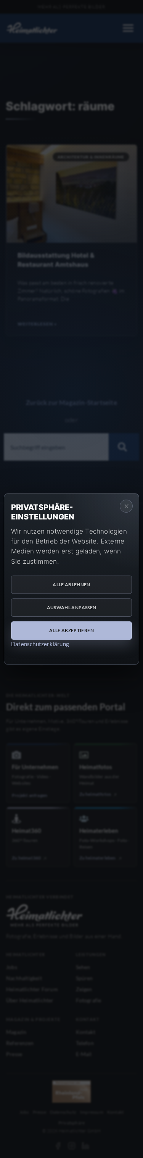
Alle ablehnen (71, 584)
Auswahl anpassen (71, 607)
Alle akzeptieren (71, 630)
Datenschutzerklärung (40, 643)
